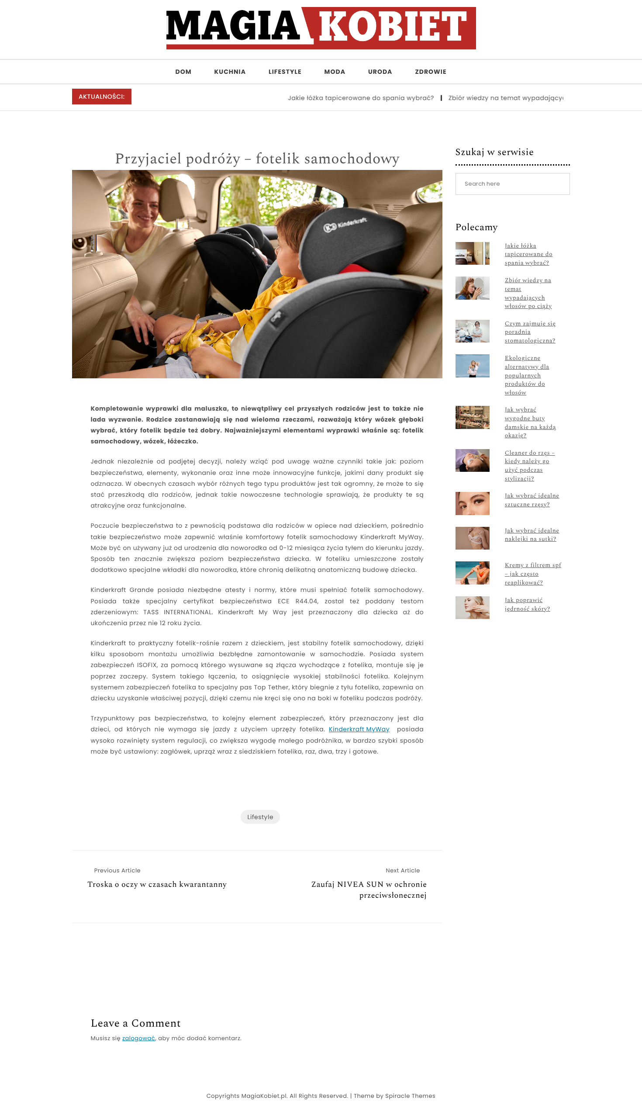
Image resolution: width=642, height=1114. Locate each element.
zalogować (138, 1038)
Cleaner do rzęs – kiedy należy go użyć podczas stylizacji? (530, 466)
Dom (184, 71)
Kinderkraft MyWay (359, 729)
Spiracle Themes (410, 1096)
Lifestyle (285, 71)
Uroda (380, 71)
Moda (334, 71)
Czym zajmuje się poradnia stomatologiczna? (530, 333)
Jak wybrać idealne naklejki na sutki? (532, 535)
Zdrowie (430, 71)
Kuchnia (230, 71)
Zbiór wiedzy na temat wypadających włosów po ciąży (516, 97)
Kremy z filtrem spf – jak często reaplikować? (533, 574)
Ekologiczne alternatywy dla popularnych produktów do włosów (527, 375)
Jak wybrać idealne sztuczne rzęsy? (532, 500)
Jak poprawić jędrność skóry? (527, 604)
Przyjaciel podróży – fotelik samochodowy (257, 159)
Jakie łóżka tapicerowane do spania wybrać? (340, 97)
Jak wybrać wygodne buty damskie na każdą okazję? (530, 423)
